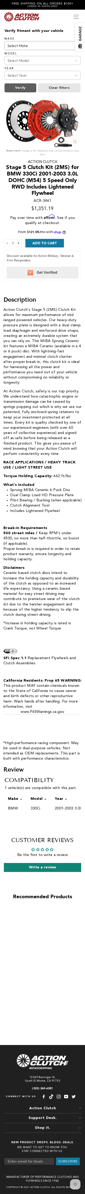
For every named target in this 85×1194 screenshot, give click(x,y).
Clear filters (59, 87)
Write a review (42, 867)
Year (9, 68)
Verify (20, 87)
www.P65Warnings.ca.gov (42, 712)
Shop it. (42, 1128)
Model (11, 54)
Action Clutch (42, 162)
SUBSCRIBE (68, 1161)
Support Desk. (43, 1118)
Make (10, 39)
